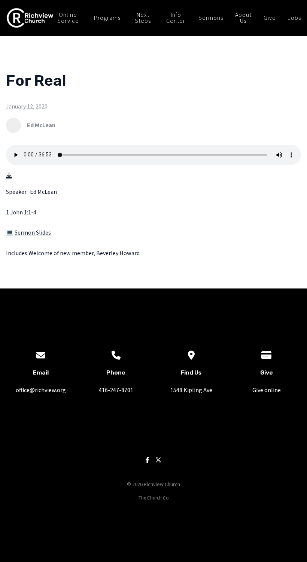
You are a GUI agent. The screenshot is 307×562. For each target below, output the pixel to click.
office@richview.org (41, 390)
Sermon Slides (33, 233)
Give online (266, 390)
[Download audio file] (9, 176)
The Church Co (153, 498)
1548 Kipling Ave (191, 390)
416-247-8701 (116, 390)
